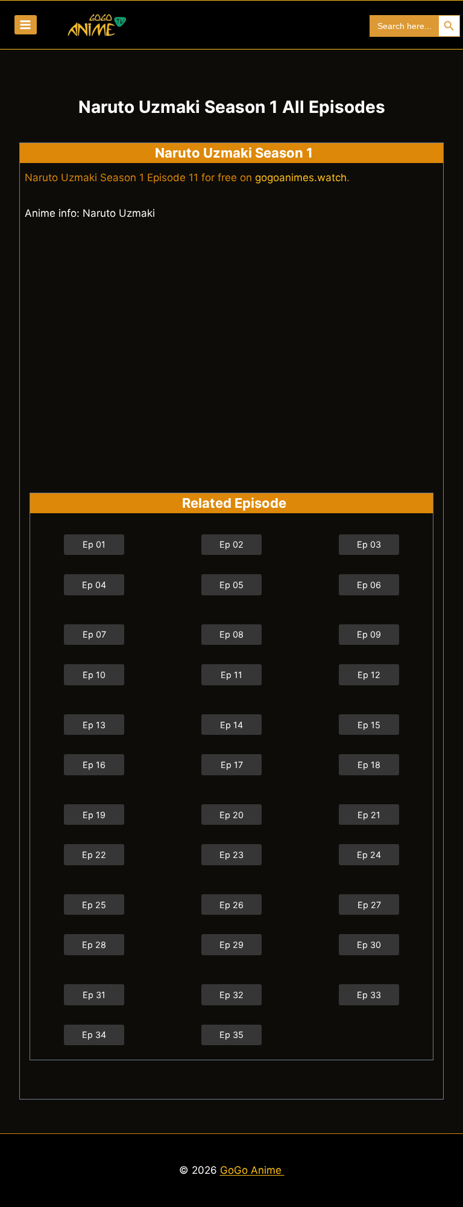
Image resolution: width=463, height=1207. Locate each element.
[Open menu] (25, 24)
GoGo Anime (252, 1170)
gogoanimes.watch (301, 177)
